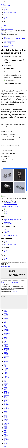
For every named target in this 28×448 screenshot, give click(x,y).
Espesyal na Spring (8, 45)
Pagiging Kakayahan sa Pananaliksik (12, 219)
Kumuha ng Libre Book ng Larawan (9, 206)
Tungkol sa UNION (5, 5)
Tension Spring (7, 42)
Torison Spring (7, 43)
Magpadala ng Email (5, 266)
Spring (5, 9)
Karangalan (6, 233)
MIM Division (7, 222)
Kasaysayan (6, 231)
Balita (2, 27)
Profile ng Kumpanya (9, 229)
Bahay (2, 4)
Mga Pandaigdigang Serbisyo (10, 235)
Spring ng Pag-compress (9, 41)
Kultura (5, 232)
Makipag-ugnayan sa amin (7, 29)
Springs (5, 17)
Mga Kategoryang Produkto (10, 12)
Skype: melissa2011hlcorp (10, 202)
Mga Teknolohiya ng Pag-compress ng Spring (14, 38)
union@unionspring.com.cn (10, 204)
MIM (5, 18)
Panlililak (6, 46)
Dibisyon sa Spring (8, 220)
